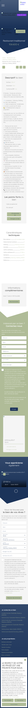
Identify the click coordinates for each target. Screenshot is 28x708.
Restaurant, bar (11, 58)
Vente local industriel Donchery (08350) (12, 631)
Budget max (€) (7, 551)
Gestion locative (6, 647)
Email (4, 347)
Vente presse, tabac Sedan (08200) (11, 629)
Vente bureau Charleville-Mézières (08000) (13, 617)
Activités (4, 542)
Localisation (5, 546)
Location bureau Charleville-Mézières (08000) (12, 614)
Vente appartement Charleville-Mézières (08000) (13, 625)
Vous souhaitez (6, 359)
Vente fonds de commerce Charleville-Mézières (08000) (12, 621)
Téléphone (6, 351)
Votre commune (7, 356)
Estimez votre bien (7, 642)
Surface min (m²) (7, 555)
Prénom (5, 338)
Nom (4, 342)
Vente (4, 58)
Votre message (7, 364)
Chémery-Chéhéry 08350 (9, 59)
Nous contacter (6, 655)
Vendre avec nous (7, 644)
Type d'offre (5, 534)
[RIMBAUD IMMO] (23, 5)
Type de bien (5, 538)
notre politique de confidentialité (10, 697)
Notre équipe (5, 650)
